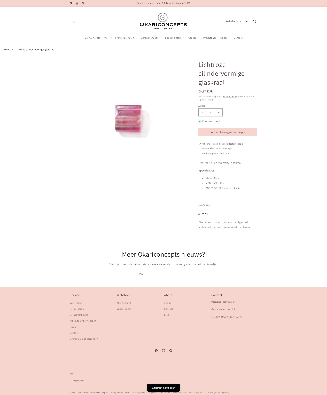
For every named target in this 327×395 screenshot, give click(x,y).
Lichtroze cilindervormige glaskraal (34, 49)
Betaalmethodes (79, 314)
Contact (74, 332)
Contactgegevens (197, 392)
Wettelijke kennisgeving (218, 392)
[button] (73, 21)
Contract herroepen (163, 387)
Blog (166, 314)
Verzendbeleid (179, 392)
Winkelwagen (124, 308)
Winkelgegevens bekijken (216, 153)
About (167, 302)
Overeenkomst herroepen (84, 338)
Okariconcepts (83, 392)
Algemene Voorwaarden (83, 320)
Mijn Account (124, 302)
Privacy (73, 326)
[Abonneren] (190, 274)
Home (6, 49)
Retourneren (77, 308)
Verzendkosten (230, 96)
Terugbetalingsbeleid (120, 392)
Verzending (76, 302)
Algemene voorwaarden (159, 392)
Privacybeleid (139, 392)
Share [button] (205, 213)
